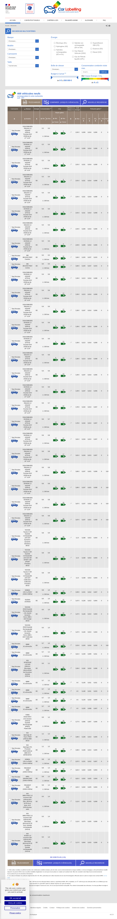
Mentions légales (35, 907)
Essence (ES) (98, 49)
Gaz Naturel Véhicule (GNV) (80, 52)
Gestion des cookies (78, 907)
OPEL (27, 778)
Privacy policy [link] (15, 913)
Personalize (15, 908)
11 (50, 108)
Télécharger (34, 102)
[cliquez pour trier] (14, 118)
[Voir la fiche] (14, 133)
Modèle (10, 46)
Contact (52, 907)
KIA (27, 668)
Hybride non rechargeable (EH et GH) (79, 45)
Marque (10, 37)
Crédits (45, 907)
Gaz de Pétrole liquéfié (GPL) (79, 58)
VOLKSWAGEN (27, 132)
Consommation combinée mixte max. (94, 67)
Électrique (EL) (61, 43)
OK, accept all (15, 898)
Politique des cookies (63, 907)
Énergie (54, 37)
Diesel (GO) (97, 52)
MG (27, 257)
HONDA (27, 592)
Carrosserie (12, 54)
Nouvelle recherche (97, 102)
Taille (9, 62)
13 (65, 73)
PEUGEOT (27, 770)
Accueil (7, 25)
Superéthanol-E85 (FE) (98, 44)
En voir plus (58, 857)
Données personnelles (94, 907)
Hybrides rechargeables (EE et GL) (61, 52)
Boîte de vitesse (57, 66)
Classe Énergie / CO (91, 76)
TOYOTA (27, 537)
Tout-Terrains (16, 130)
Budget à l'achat (58, 74)
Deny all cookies (15, 903)
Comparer (64, 102)
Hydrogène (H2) (62, 46)
